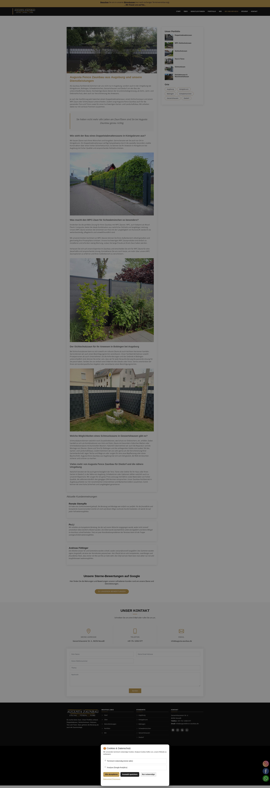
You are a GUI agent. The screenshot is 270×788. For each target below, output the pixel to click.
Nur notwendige (148, 774)
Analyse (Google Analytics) (117, 767)
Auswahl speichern (130, 774)
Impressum (116, 779)
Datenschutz (107, 779)
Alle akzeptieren (111, 774)
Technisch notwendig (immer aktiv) (120, 761)
